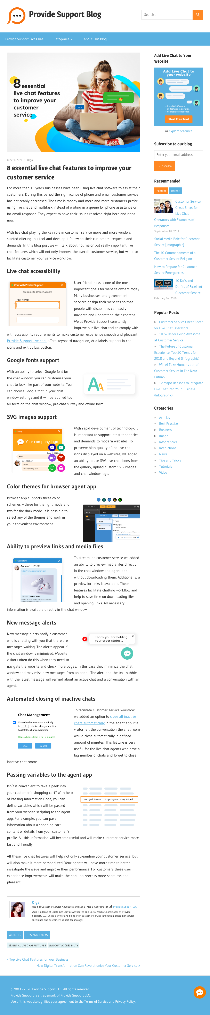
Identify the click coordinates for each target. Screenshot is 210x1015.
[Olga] (17, 917)
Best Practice (168, 423)
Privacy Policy (125, 1001)
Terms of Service (96, 1001)
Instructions (167, 448)
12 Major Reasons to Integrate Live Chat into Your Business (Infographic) (178, 389)
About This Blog (95, 39)
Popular (161, 191)
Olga (30, 160)
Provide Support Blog (65, 14)
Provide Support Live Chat (24, 39)
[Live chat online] (200, 992)
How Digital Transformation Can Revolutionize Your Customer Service (87, 965)
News (163, 454)
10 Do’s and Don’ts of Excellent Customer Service (188, 286)
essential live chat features (27, 945)
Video (163, 472)
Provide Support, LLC (125, 906)
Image (163, 436)
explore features (180, 131)
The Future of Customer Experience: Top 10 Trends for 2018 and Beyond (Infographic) (176, 352)
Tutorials (165, 466)
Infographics (168, 442)
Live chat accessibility (63, 945)
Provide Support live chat (27, 341)
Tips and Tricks (37, 935)
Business (165, 429)
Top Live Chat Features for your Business (38, 959)
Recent (175, 191)
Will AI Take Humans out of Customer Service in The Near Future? (176, 370)
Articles (15, 935)
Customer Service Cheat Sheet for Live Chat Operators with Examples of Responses (177, 213)
